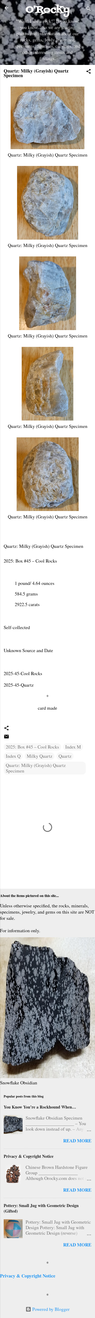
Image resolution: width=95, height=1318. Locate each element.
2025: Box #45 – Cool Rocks (32, 747)
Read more (77, 1140)
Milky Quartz (39, 756)
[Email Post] (6, 737)
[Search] (88, 9)
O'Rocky (48, 9)
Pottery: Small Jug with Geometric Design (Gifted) (41, 1208)
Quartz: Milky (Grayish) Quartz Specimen (36, 768)
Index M (73, 747)
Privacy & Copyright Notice (28, 1156)
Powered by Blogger (50, 1309)
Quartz (65, 756)
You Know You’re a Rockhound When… (40, 1107)
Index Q (13, 756)
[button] (88, 72)
